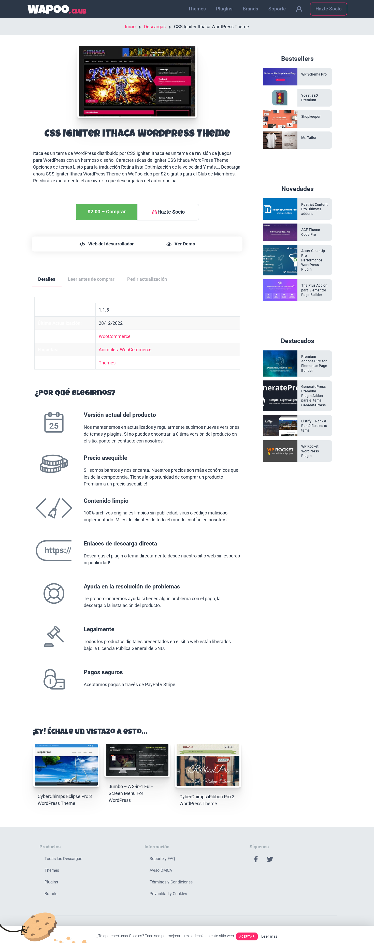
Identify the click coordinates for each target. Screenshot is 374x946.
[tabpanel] (137, 502)
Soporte (277, 9)
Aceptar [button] (247, 936)
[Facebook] (256, 859)
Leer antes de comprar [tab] (91, 279)
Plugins (224, 9)
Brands (250, 9)
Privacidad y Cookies (168, 893)
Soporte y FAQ (162, 858)
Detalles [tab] (46, 279)
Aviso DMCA (161, 870)
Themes (197, 9)
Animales (108, 349)
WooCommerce (115, 336)
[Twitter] (270, 859)
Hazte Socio (328, 9)
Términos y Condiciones (171, 882)
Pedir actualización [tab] (147, 279)
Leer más (269, 936)
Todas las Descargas (63, 858)
